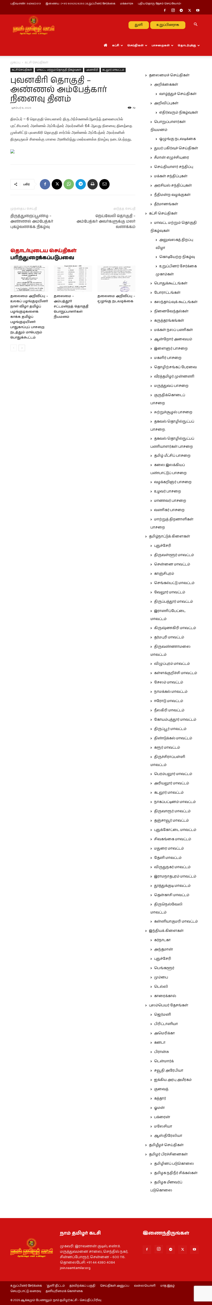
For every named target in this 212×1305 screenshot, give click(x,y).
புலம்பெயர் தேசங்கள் (168, 1005)
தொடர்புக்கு (187, 45)
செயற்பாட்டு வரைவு (25, 1291)
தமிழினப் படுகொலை (174, 1164)
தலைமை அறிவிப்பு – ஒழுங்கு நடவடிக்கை (116, 299)
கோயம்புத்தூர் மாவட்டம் (175, 719)
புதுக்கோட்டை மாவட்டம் (175, 830)
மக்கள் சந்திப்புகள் (170, 176)
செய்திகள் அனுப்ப (114, 1286)
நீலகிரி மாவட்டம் (169, 710)
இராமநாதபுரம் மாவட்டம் (175, 876)
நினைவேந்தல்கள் (171, 311)
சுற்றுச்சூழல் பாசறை (173, 412)
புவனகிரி (92, 70)
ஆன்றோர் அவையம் (173, 339)
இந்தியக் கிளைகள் (166, 931)
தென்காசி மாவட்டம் (171, 895)
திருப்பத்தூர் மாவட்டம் (173, 601)
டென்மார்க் (164, 1061)
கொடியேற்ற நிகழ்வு (177, 257)
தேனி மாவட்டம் (167, 858)
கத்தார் (160, 1098)
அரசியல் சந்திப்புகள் (173, 185)
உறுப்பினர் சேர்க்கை (26, 1286)
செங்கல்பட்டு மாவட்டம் (174, 583)
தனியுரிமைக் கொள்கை (64, 1291)
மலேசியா (163, 1126)
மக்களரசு (126, 3)
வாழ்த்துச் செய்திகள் (177, 94)
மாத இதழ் (167, 1286)
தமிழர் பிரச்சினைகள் (168, 1154)
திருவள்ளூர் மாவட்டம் (174, 555)
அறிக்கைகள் (166, 84)
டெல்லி (161, 987)
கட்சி (115, 45)
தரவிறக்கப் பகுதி (82, 1286)
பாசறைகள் (161, 45)
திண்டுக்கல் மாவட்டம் (173, 738)
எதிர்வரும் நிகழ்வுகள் (178, 112)
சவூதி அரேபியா (168, 1070)
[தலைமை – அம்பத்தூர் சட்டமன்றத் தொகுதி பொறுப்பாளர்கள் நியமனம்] (73, 279)
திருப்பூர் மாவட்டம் (170, 729)
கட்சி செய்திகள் (22, 70)
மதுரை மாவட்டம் (169, 848)
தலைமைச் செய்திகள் (169, 75)
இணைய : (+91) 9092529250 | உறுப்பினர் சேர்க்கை (80, 3)
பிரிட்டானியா (166, 1024)
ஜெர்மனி (162, 1015)
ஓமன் (159, 1108)
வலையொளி (145, 1286)
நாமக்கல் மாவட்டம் (170, 692)
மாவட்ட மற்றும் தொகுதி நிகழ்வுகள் (58, 70)
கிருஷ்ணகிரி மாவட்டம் (175, 628)
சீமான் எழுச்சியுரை (171, 157)
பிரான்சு (161, 1052)
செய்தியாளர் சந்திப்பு (173, 167)
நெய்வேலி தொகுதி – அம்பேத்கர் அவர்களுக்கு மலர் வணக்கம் (106, 221)
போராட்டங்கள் (167, 293)
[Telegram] (181, 10)
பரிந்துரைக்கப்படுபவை (42, 258)
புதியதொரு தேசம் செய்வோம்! (159, 3)
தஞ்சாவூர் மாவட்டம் (171, 820)
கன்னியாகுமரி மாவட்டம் (176, 921)
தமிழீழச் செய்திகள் (166, 1145)
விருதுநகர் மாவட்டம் (172, 867)
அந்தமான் (163, 949)
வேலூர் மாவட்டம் (169, 592)
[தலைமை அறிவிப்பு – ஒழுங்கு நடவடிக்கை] (116, 279)
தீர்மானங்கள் (166, 204)
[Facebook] (165, 10)
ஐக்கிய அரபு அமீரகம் (173, 1080)
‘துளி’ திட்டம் (56, 1286)
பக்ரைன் (162, 1117)
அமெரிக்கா (164, 1033)
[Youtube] (198, 10)
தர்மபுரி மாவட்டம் (169, 637)
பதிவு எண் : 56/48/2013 (25, 3)
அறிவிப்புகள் (166, 103)
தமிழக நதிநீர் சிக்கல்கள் (176, 1173)
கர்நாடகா (162, 940)
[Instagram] (173, 10)
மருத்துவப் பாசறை (171, 386)
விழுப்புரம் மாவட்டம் (172, 664)
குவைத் (161, 1089)
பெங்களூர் (164, 968)
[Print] (92, 184)
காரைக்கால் (165, 996)
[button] (195, 25)
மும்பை (161, 977)
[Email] (104, 184)
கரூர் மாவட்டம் (167, 747)
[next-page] (22, 348)
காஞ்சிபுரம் (164, 574)
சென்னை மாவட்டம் (172, 564)
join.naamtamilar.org (75, 1268)
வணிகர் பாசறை (169, 510)
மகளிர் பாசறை (167, 358)
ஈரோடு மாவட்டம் (168, 701)
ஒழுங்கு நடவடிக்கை (177, 139)
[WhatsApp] (69, 184)
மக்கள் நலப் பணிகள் (173, 330)
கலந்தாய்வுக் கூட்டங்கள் (176, 302)
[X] (189, 10)
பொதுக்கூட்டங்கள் (170, 283)
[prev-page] (13, 348)
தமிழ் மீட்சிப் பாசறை (172, 456)
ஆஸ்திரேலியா (168, 1136)
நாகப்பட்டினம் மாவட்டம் (175, 802)
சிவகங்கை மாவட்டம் (172, 839)
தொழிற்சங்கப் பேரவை (175, 367)
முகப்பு (15, 62)
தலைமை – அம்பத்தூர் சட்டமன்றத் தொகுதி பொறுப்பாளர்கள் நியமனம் (71, 306)
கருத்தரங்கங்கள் (169, 320)
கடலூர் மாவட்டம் (113, 70)
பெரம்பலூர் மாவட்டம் (173, 774)
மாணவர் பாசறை (170, 501)
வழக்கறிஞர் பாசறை (173, 482)
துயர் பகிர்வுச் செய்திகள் (176, 148)
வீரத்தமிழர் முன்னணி (174, 376)
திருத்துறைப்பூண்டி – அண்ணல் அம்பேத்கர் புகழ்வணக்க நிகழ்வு (31, 221)
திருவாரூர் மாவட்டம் (172, 811)
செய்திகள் (135, 45)
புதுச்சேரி (162, 546)
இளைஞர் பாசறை (171, 348)
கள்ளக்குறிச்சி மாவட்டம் (175, 673)
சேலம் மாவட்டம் (168, 682)
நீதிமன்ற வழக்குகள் (172, 195)
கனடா (159, 1042)
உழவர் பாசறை (167, 491)
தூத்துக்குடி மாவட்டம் (172, 886)
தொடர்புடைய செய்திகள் (43, 251)
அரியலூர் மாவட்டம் (171, 783)
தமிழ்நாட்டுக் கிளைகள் (169, 536)
